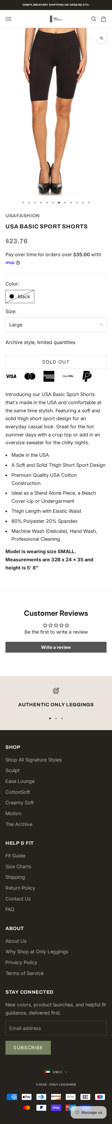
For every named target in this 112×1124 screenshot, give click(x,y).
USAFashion (22, 215)
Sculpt (12, 770)
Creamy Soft (19, 802)
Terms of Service (24, 973)
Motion (13, 813)
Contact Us (18, 899)
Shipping (15, 877)
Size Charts (18, 866)
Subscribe (28, 1047)
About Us (15, 941)
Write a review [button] (56, 647)
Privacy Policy (21, 962)
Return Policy (20, 888)
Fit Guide (15, 856)
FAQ (9, 909)
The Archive (18, 824)
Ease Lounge (20, 781)
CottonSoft (17, 792)
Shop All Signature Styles (33, 760)
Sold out (56, 362)
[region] (56, 698)
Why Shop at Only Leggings (36, 951)
